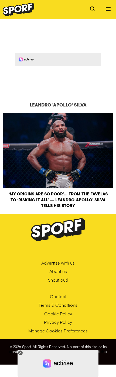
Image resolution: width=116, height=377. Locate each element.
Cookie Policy (58, 313)
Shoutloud (58, 280)
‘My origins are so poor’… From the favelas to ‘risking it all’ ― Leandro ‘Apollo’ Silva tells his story (58, 200)
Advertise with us (58, 263)
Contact (58, 296)
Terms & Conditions (58, 305)
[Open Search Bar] (92, 9)
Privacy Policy (58, 322)
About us (58, 271)
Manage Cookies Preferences (58, 330)
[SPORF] (18, 9)
